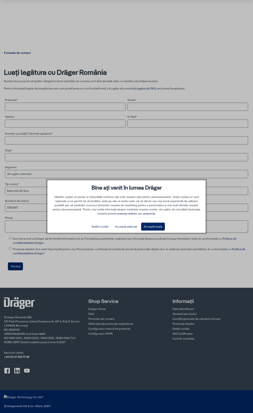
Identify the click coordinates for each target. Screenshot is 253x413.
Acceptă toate (153, 226)
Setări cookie (100, 226)
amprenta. (149, 213)
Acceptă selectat (126, 226)
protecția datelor (127, 213)
